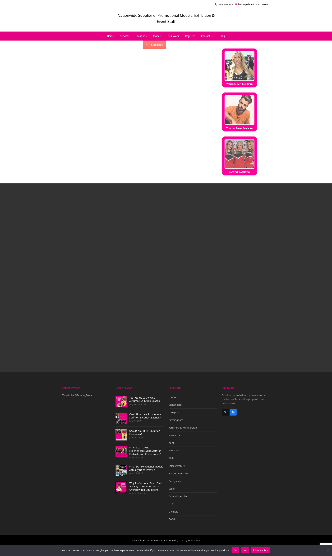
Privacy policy (260, 550)
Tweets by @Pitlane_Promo (77, 395)
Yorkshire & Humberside (183, 427)
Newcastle (175, 435)
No (245, 550)
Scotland (174, 450)
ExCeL (172, 519)
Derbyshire (175, 481)
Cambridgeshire (178, 496)
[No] (327, 550)
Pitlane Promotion (152, 540)
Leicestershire (177, 465)
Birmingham (176, 420)
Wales (172, 458)
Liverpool (174, 412)
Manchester (175, 404)
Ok (235, 550)
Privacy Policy (171, 540)
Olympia (173, 511)
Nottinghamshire (178, 473)
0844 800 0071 (226, 4)
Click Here (157, 44)
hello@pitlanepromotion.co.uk (254, 4)
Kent (171, 442)
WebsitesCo (194, 540)
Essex (172, 488)
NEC (171, 504)
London (173, 397)
